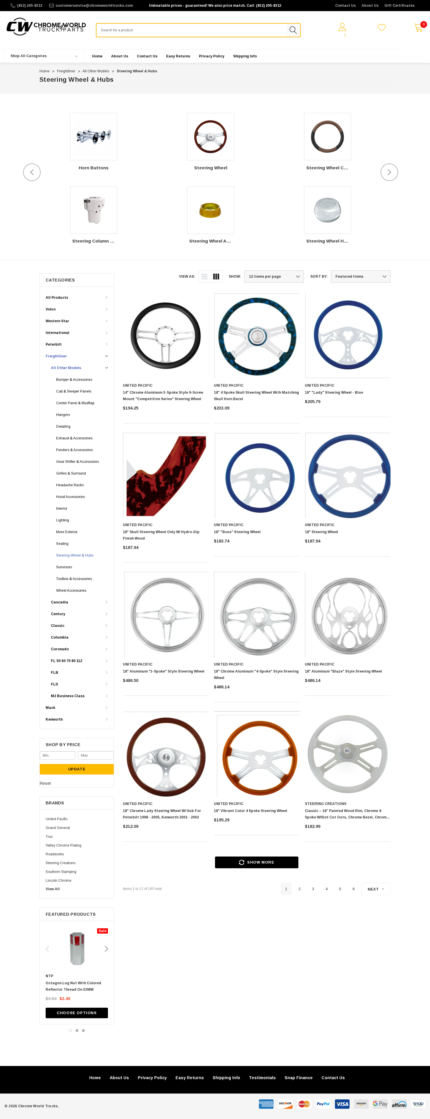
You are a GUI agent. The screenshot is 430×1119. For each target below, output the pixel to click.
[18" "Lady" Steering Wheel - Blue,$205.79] (348, 336)
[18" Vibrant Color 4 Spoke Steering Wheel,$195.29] (257, 754)
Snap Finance (299, 1077)
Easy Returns (190, 1077)
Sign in (336, 35)
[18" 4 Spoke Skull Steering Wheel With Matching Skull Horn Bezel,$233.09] (257, 336)
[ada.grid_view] (216, 276)
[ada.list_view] (204, 276)
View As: (187, 276)
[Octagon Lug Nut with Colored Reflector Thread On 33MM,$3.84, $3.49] (77, 948)
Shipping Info (226, 1077)
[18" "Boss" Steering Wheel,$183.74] (257, 475)
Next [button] (389, 172)
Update (77, 769)
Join (352, 35)
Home (95, 1077)
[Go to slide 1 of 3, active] (70, 1030)
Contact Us (345, 6)
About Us (370, 6)
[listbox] (361, 276)
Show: (235, 276)
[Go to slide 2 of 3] (76, 1030)
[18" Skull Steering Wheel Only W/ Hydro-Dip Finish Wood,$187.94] (166, 475)
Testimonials (262, 1077)
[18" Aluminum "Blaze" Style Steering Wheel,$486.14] (348, 615)
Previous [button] (32, 172)
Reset (45, 783)
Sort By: (319, 276)
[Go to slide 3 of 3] (83, 1030)
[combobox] (191, 30)
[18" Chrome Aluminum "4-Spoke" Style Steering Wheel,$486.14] (257, 615)
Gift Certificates (399, 6)
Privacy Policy (152, 1077)
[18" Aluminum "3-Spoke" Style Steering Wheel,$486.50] (166, 615)
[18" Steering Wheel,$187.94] (348, 475)
